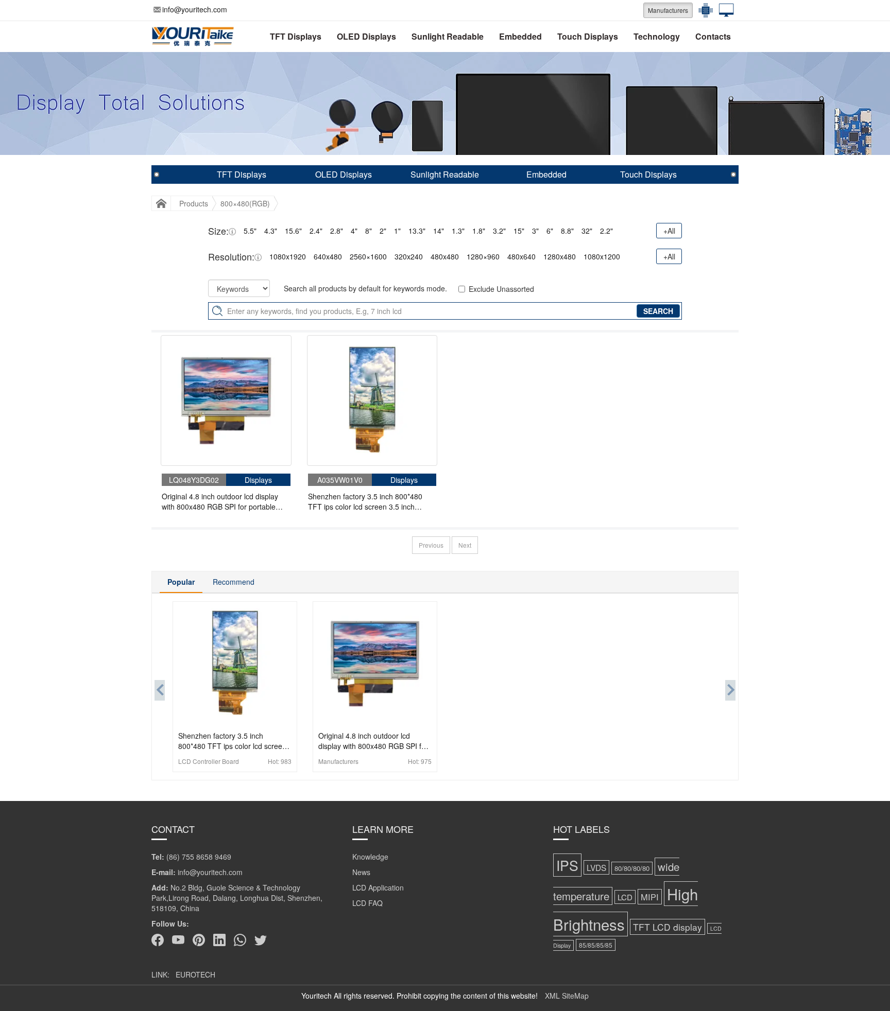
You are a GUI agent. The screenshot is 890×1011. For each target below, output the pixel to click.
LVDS (596, 867)
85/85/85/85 (595, 944)
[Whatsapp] (240, 940)
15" (519, 230)
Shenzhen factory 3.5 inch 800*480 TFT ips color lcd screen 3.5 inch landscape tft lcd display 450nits (365, 501)
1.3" (458, 230)
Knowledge (370, 856)
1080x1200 (602, 256)
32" (586, 230)
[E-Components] (703, 10)
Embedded (520, 36)
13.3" (416, 230)
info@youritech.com (194, 9)
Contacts (713, 36)
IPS (567, 865)
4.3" (270, 230)
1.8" (478, 230)
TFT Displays (295, 36)
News (361, 872)
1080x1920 (287, 256)
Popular (181, 582)
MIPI (650, 897)
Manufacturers (668, 10)
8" (368, 230)
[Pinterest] (199, 940)
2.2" (606, 230)
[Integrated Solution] (723, 10)
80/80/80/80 (631, 868)
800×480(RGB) (245, 203)
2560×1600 (368, 256)
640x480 (328, 256)
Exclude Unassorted (501, 289)
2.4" (316, 230)
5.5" (250, 230)
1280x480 (559, 256)
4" (354, 230)
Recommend (233, 582)
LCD (625, 897)
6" (549, 230)
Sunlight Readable (448, 36)
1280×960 (483, 256)
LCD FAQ (367, 903)
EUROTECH (195, 974)
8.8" (567, 230)
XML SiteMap (567, 995)
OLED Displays (366, 36)
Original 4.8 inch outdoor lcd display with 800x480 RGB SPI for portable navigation (220, 501)
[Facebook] (157, 940)
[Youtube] (178, 940)
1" (397, 230)
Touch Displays (587, 36)
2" (383, 230)
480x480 (445, 256)
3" (535, 230)
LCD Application (378, 887)
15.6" (293, 230)
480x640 (521, 256)
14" (438, 230)
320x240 (409, 256)
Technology (657, 36)
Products (193, 203)
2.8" (336, 230)
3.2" (499, 230)
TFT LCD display (667, 926)
